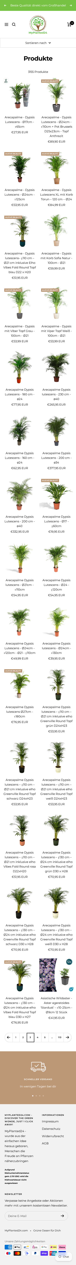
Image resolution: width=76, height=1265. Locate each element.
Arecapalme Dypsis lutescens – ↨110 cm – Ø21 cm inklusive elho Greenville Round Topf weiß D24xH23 (56, 794)
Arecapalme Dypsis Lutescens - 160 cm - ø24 (19, 462)
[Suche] (14, 29)
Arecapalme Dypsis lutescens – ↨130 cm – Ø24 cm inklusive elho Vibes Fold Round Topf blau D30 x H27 (19, 1012)
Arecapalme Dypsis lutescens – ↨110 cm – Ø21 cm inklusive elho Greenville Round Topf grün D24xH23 (56, 721)
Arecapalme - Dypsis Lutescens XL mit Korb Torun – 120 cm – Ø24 (56, 199)
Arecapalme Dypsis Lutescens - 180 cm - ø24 (19, 399)
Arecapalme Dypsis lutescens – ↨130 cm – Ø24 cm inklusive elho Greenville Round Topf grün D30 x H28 (56, 867)
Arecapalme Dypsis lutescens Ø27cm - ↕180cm (20, 716)
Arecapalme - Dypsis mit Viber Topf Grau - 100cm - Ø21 (19, 335)
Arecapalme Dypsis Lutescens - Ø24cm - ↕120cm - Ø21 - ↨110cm (19, 653)
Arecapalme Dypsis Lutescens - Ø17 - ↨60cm (56, 526)
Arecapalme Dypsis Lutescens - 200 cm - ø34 (56, 462)
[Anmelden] (62, 1221)
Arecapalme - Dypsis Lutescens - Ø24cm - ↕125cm (19, 199)
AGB (45, 1148)
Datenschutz (51, 1134)
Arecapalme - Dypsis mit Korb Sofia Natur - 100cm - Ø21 (56, 263)
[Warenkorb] (69, 29)
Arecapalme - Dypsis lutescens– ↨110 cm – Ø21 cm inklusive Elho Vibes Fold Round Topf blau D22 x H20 (19, 268)
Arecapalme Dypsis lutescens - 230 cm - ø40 (56, 399)
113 (59, 1042)
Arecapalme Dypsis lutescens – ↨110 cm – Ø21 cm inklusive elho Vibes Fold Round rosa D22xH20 (20, 867)
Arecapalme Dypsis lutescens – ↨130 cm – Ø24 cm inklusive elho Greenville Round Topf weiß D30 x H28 (56, 940)
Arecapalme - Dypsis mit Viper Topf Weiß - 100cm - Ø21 (56, 335)
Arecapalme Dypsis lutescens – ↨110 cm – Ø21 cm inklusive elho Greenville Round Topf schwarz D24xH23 (20, 794)
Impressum (50, 1126)
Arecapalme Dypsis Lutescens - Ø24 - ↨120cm (56, 589)
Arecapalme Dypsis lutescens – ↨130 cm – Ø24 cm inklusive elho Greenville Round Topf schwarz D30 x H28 (20, 940)
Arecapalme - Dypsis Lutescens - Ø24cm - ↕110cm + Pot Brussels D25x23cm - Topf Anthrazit (56, 131)
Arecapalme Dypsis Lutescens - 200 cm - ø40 (19, 526)
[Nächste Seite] (67, 1042)
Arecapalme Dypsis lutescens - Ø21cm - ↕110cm (19, 589)
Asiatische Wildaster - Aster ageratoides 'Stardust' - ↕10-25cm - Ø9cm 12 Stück (56, 1010)
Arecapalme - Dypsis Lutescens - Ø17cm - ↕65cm (19, 126)
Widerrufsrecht (53, 1141)
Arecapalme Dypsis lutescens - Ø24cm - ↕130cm (56, 653)
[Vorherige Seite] (8, 1042)
